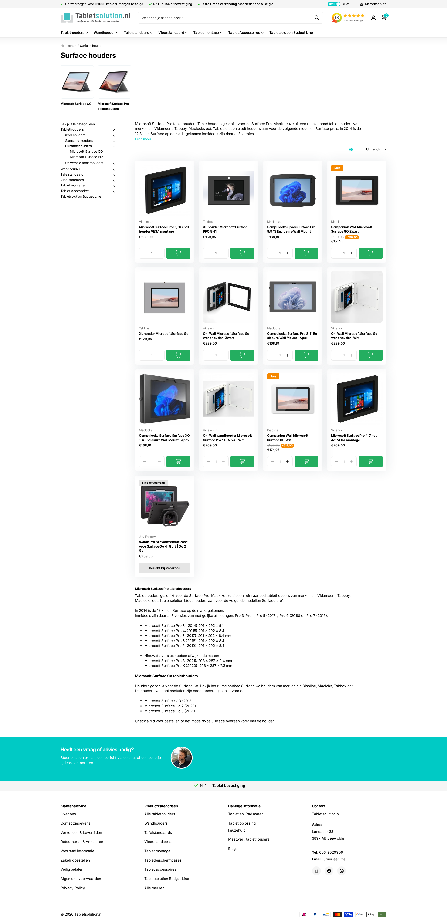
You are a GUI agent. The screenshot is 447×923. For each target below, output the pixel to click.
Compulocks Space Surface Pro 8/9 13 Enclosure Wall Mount (291, 229)
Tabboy (208, 221)
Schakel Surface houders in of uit (114, 146)
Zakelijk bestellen (75, 860)
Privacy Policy (73, 888)
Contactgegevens (75, 823)
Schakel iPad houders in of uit (114, 135)
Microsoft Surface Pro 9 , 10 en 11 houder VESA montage (164, 229)
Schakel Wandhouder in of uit (114, 169)
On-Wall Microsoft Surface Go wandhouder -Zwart (226, 335)
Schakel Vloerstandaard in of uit (114, 180)
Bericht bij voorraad (164, 568)
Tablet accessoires (160, 869)
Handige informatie (244, 806)
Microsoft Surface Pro (86, 157)
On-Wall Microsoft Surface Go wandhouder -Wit (354, 335)
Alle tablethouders (159, 814)
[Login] (373, 18)
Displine (336, 221)
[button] (159, 253)
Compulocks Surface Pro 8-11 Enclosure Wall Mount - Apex (292, 335)
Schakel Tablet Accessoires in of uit (114, 191)
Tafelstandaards (158, 832)
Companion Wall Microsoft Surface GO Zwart (351, 229)
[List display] (357, 149)
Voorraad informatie (77, 851)
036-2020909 (331, 852)
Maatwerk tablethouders (248, 839)
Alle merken (154, 888)
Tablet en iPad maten (246, 814)
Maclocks (274, 221)
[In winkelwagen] (178, 253)
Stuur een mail (335, 859)
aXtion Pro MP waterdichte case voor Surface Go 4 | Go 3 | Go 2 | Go (163, 546)
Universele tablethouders (84, 163)
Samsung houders (79, 140)
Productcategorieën (161, 806)
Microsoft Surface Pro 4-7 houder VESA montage (355, 437)
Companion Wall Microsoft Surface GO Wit (287, 437)
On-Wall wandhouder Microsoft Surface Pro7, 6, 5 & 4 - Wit (227, 437)
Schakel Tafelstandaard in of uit (114, 175)
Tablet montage (206, 32)
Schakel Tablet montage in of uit (114, 186)
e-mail (90, 757)
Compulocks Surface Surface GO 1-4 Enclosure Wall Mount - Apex (164, 437)
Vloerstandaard (171, 32)
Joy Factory (147, 536)
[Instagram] (316, 870)
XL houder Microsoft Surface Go (164, 333)
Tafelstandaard (136, 32)
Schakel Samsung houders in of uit (114, 141)
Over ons (68, 814)
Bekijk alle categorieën (78, 124)
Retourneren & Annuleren (82, 842)
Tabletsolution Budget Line (291, 32)
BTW (339, 4)
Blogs (232, 848)
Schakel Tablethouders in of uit (114, 130)
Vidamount (146, 221)
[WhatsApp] (341, 870)
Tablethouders (72, 32)
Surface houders (78, 146)
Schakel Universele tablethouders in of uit (114, 163)
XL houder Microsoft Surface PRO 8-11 (225, 229)
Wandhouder (104, 32)
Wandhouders (156, 823)
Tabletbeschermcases (163, 860)
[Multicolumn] (223, 758)
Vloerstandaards (158, 842)
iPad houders (75, 135)
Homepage (68, 45)
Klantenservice (73, 806)
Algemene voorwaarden (81, 878)
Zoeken (316, 18)
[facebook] (329, 870)
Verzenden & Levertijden (81, 832)
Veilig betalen (72, 869)
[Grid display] (351, 149)
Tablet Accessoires (244, 32)
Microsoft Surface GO (86, 151)
